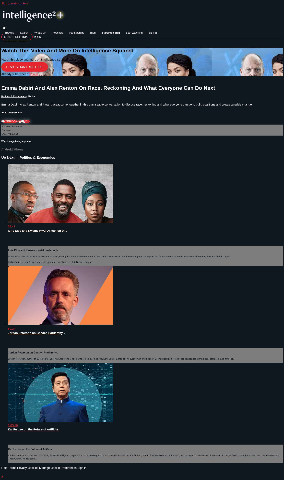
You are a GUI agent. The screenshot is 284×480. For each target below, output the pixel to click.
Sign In (37, 37)
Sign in (153, 32)
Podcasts (57, 32)
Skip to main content (14, 3)
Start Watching (134, 32)
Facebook (9, 121)
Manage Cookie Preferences (58, 467)
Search (24, 32)
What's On (40, 32)
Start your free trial (24, 67)
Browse (10, 32)
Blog (93, 32)
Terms (12, 467)
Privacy (22, 467)
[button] (4, 28)
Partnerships (76, 32)
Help (4, 467)
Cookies (33, 467)
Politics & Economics (13, 96)
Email (25, 121)
